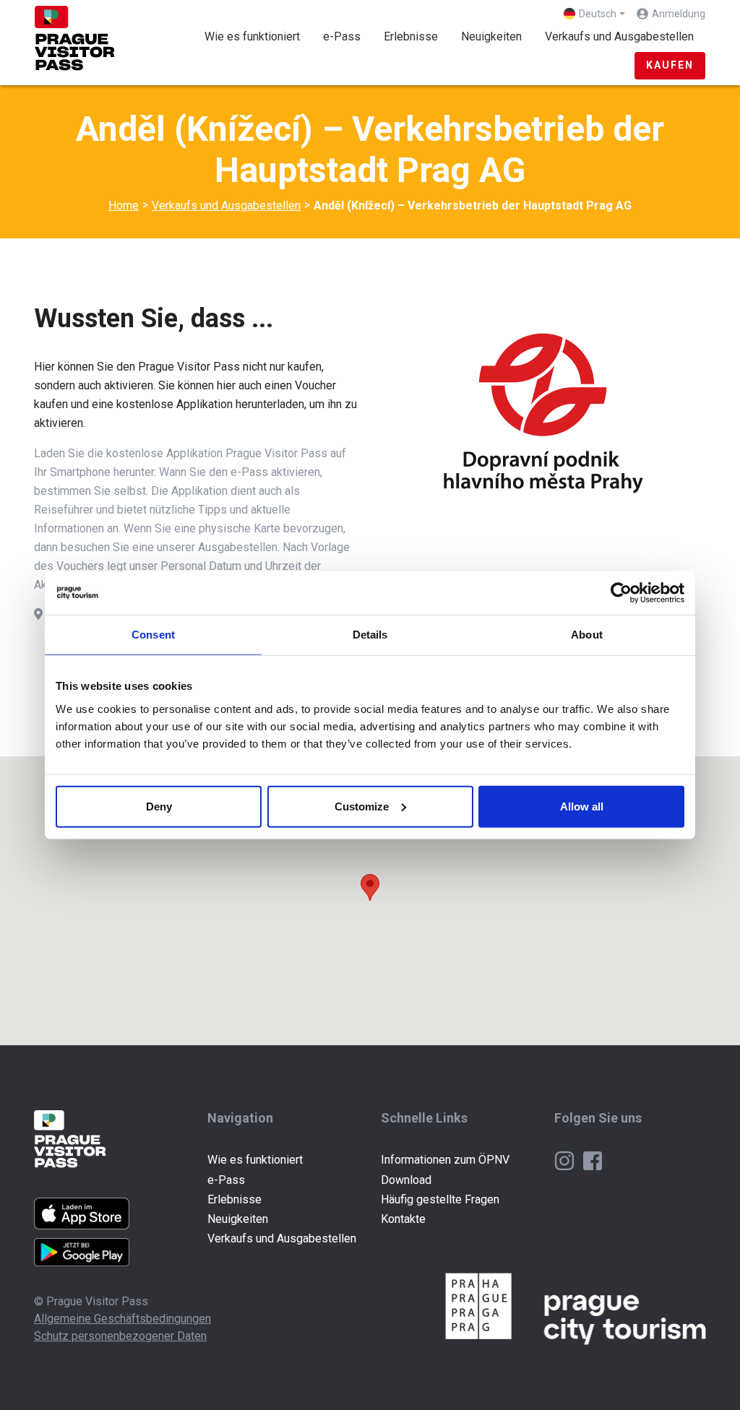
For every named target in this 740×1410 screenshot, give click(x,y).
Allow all (581, 806)
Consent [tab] (153, 634)
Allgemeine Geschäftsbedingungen (122, 1318)
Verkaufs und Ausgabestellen (625, 36)
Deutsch (597, 14)
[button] (370, 887)
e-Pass (342, 36)
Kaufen (670, 65)
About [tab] (587, 634)
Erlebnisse (411, 36)
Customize (362, 806)
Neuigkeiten (491, 36)
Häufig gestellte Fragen (440, 1199)
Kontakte (403, 1219)
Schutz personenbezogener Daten (120, 1336)
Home (123, 205)
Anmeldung (678, 14)
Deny (159, 806)
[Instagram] (565, 1160)
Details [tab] (370, 634)
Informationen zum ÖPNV (445, 1160)
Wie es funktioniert (252, 36)
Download (406, 1180)
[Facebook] (592, 1160)
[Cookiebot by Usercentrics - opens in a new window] (621, 593)
